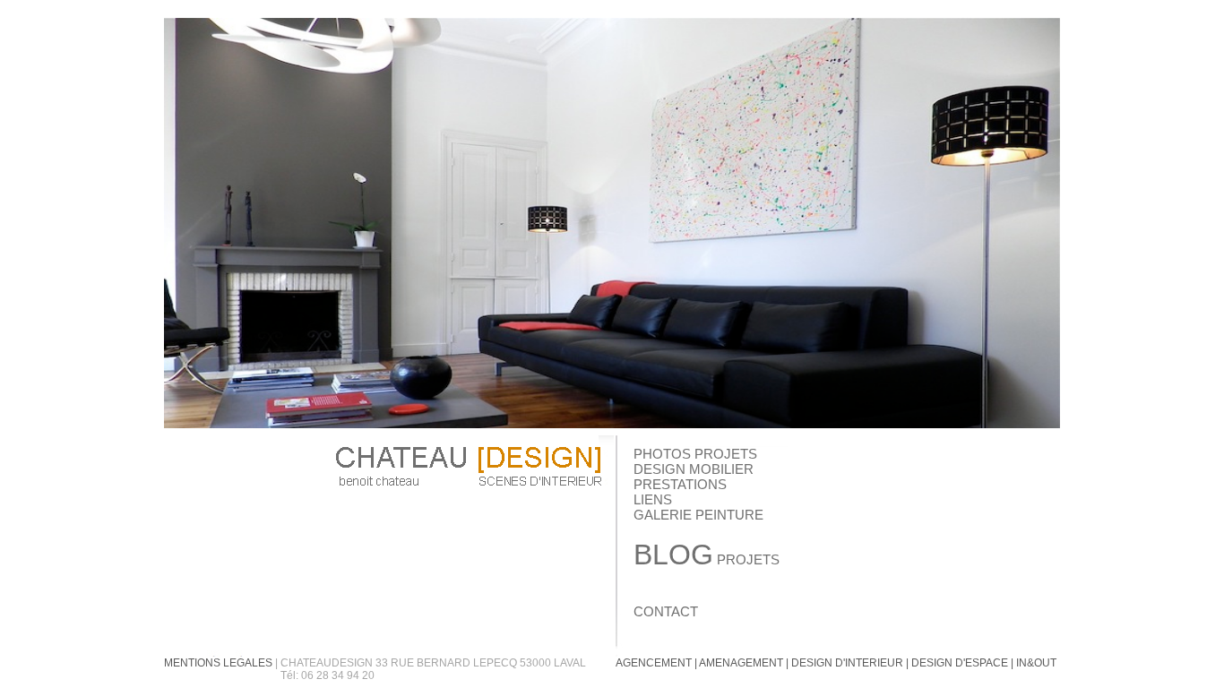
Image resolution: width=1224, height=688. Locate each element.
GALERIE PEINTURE (698, 514)
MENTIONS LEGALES (218, 663)
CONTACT (666, 611)
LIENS (653, 499)
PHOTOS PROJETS (695, 453)
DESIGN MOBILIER (694, 469)
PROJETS (707, 559)
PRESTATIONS (680, 484)
